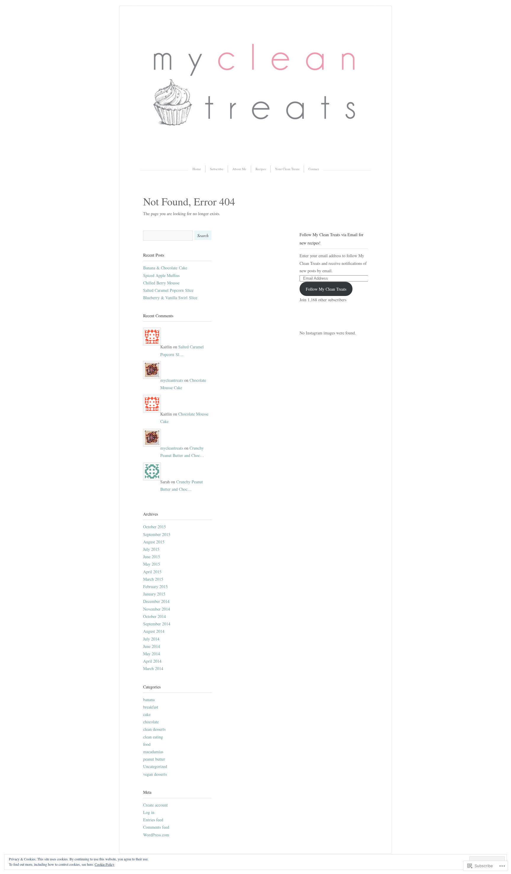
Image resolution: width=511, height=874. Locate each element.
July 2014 (151, 639)
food (147, 744)
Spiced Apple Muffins (161, 275)
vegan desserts (155, 774)
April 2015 (152, 571)
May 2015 (151, 564)
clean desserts (154, 729)
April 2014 (152, 661)
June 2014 (151, 646)
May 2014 (151, 653)
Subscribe (216, 169)
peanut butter (154, 759)
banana (149, 699)
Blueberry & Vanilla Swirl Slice (170, 297)
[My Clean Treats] (255, 156)
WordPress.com (156, 835)
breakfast (150, 707)
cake (147, 714)
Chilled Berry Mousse (161, 283)
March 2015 (153, 579)
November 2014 (156, 609)
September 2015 (156, 534)
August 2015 (153, 542)
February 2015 (155, 586)
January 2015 (154, 594)
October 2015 (154, 526)
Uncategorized (155, 766)
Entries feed (153, 820)
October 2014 (154, 616)
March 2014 (153, 668)
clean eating (153, 737)
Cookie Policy (104, 864)
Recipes (261, 169)
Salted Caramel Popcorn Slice (168, 290)
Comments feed (156, 827)
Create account (155, 805)
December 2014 (156, 601)
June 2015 (151, 556)
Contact (313, 169)
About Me (239, 169)
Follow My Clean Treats (326, 289)
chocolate (151, 722)
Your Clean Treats (287, 169)
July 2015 (151, 549)
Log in (148, 812)
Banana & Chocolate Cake (165, 268)
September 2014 (156, 624)
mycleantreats (171, 380)
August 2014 (153, 631)
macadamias (153, 751)
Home (197, 169)
